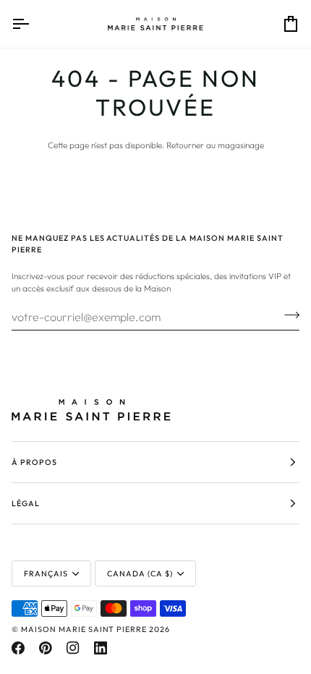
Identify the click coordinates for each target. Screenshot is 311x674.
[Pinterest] (45, 647)
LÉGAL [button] (26, 503)
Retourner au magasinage (215, 145)
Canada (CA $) (140, 573)
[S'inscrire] (287, 314)
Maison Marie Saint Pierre (84, 629)
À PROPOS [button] (34, 462)
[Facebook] (18, 647)
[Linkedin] (100, 647)
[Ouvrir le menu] (33, 24)
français (46, 573)
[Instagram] (73, 647)
